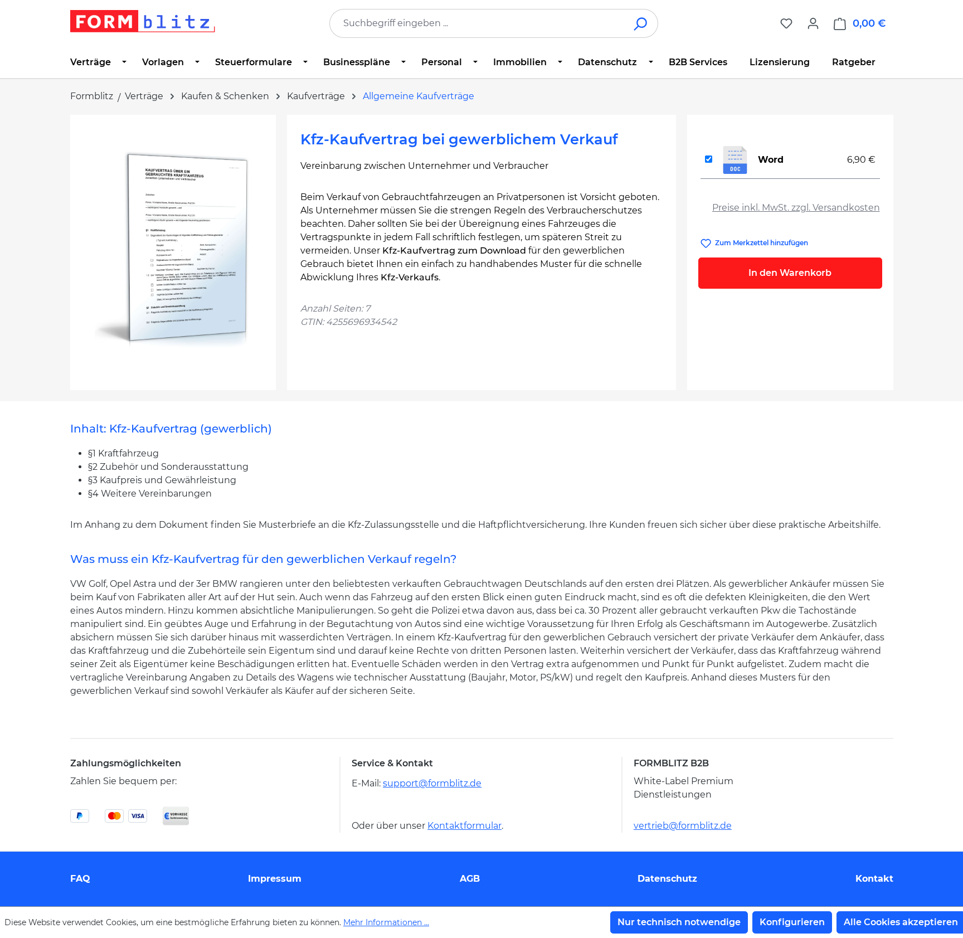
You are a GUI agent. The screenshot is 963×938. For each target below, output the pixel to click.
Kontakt (874, 878)
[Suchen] (641, 23)
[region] (173, 248)
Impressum (274, 878)
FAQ (80, 878)
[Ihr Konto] (813, 23)
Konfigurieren (792, 922)
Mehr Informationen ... (386, 922)
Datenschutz (667, 878)
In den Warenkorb (789, 273)
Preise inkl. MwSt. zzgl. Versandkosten (796, 207)
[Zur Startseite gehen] (142, 21)
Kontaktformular (464, 825)
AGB (470, 878)
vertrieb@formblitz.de (683, 825)
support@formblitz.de (432, 783)
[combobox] (477, 23)
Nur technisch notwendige (679, 922)
